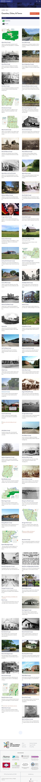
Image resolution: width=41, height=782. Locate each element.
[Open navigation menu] (39, 1)
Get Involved (24, 746)
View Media (35, 13)
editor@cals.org (30, 774)
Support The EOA (32, 745)
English (32, 781)
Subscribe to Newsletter (33, 743)
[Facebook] (31, 779)
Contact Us (24, 745)
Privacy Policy (32, 746)
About (23, 743)
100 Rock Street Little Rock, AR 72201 (10, 774)
